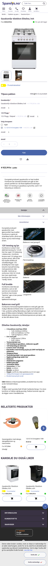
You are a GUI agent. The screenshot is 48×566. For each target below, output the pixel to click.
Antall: (3, 108)
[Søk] (44, 3)
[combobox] (34, 3)
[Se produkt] (28, 116)
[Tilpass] (12, 498)
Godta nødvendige (33, 562)
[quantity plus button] (15, 144)
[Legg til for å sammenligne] (27, 159)
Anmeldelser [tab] (24, 222)
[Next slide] (43, 428)
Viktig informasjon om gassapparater (20, 374)
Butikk (4, 14)
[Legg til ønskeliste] (21, 159)
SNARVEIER (9, 524)
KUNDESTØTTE (11, 519)
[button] (6, 75)
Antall (3, 139)
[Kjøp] (36, 447)
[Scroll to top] (45, 506)
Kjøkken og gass (13, 14)
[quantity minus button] (4, 144)
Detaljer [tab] (24, 210)
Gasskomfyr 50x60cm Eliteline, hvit (10, 487)
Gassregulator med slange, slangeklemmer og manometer (11, 441)
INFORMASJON (11, 513)
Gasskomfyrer (25, 14)
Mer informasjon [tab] (24, 216)
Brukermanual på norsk (15, 376)
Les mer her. (28, 550)
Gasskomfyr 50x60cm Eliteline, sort (34, 487)
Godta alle (34, 555)
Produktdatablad (13, 85)
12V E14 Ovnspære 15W (34, 439)
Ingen (6, 125)
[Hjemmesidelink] (11, 3)
